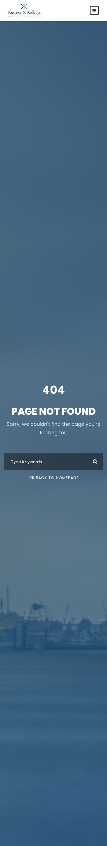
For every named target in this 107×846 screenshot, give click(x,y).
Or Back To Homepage (54, 478)
